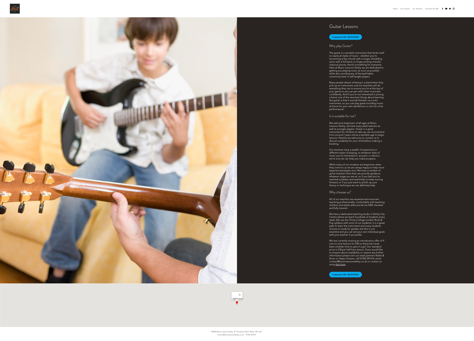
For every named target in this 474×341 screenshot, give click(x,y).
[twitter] (450, 8)
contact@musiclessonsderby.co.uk (348, 261)
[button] (405, 9)
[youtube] (446, 8)
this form (341, 264)
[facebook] (442, 8)
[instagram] (453, 8)
